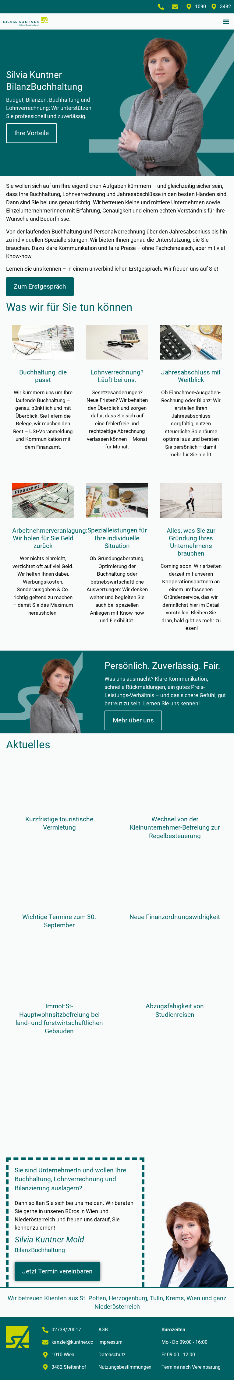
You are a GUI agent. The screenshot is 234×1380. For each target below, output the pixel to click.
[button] (226, 21)
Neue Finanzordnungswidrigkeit (174, 917)
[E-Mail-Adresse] (176, 7)
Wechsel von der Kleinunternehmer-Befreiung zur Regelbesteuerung (175, 828)
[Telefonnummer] (162, 7)
